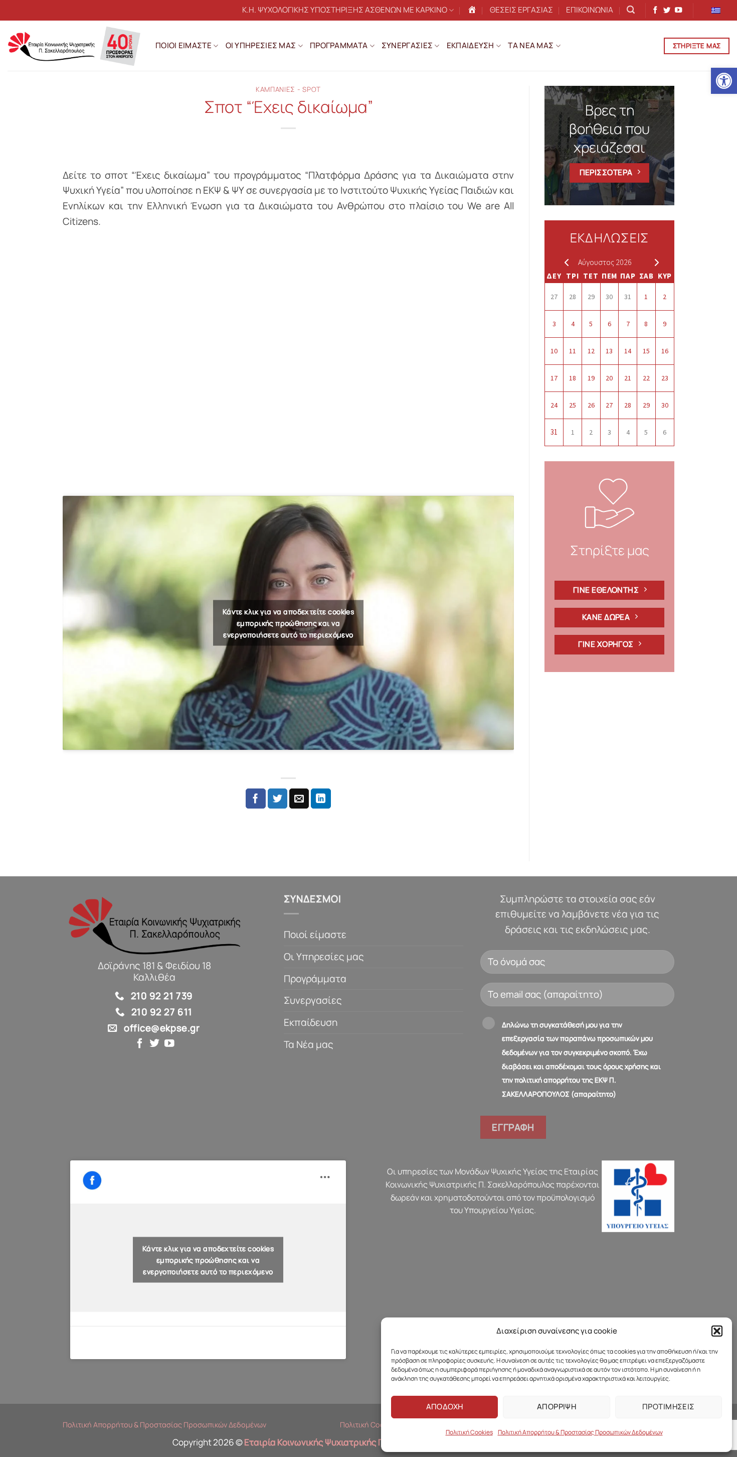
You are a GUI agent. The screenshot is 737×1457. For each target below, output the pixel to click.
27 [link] (554, 296)
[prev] (564, 262)
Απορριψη (557, 1406)
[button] (717, 1331)
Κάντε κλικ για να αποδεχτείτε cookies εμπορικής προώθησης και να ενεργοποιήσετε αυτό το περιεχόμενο (288, 622)
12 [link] (591, 350)
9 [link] (664, 323)
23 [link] (664, 377)
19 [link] (591, 377)
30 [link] (609, 296)
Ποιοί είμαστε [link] (315, 934)
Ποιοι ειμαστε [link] (183, 45)
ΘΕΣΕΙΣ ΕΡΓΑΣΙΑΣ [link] (521, 10)
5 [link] (591, 323)
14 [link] (627, 350)
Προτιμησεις (668, 1406)
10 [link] (554, 350)
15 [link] (646, 350)
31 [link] (627, 296)
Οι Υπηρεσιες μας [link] (261, 45)
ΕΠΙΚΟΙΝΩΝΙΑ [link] (589, 10)
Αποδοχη (444, 1406)
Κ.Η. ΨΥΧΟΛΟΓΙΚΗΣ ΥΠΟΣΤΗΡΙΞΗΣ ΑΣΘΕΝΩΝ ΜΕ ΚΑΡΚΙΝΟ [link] (344, 10)
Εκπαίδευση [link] (310, 1022)
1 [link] (646, 296)
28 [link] (572, 296)
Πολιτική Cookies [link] (469, 1432)
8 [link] (646, 323)
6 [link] (609, 323)
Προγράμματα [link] (315, 978)
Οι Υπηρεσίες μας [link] (324, 956)
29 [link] (591, 296)
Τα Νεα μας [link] (531, 45)
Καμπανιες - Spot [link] (288, 89)
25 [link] (572, 405)
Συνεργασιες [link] (407, 45)
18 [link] (572, 377)
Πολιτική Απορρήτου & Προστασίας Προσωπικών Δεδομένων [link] (580, 1432)
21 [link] (627, 377)
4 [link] (573, 323)
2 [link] (664, 296)
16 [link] (664, 350)
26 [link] (591, 405)
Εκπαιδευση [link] (470, 45)
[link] (724, 81)
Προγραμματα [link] (338, 45)
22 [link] (646, 377)
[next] (654, 262)
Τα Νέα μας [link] (308, 1044)
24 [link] (554, 405)
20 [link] (609, 377)
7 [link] (628, 323)
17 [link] (554, 377)
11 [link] (572, 350)
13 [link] (609, 350)
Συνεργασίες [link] (313, 1000)
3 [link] (554, 323)
